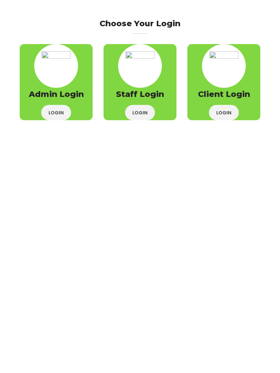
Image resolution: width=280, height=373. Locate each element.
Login (56, 112)
